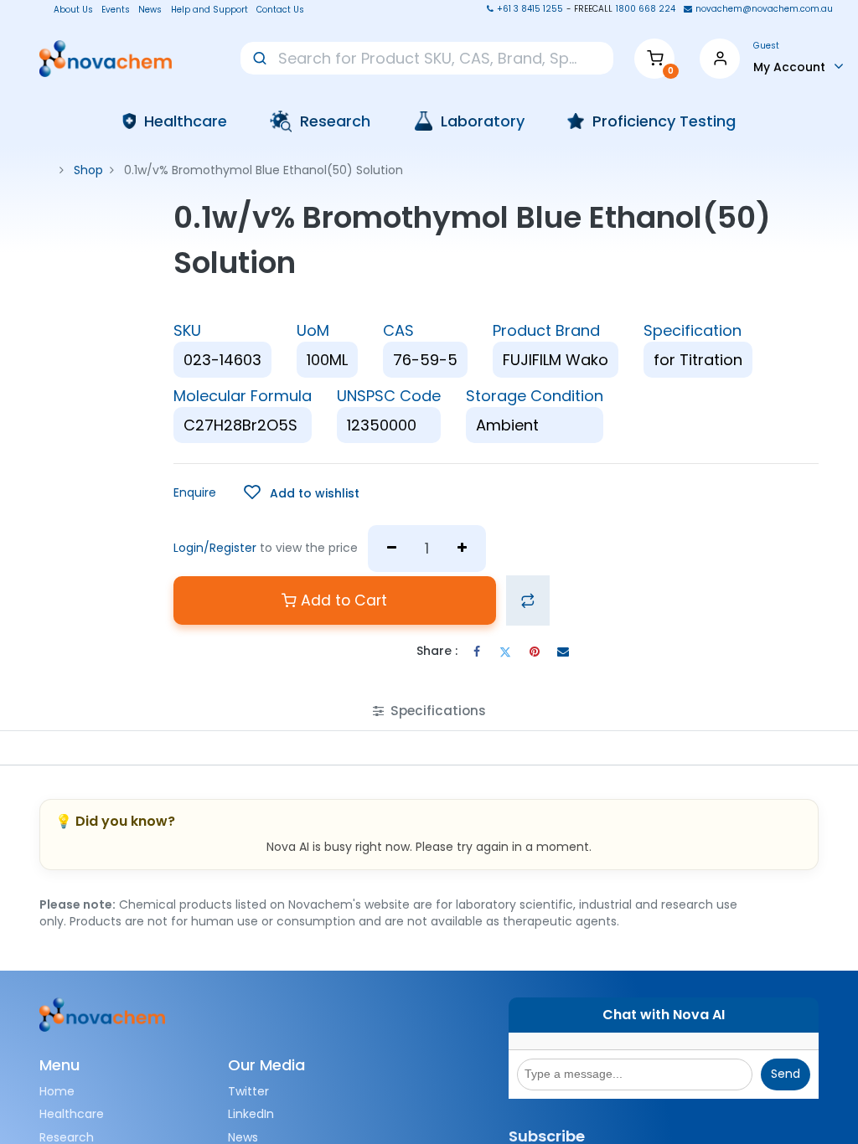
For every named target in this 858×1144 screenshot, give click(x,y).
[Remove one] (391, 548)
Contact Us (280, 10)
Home (57, 1091)
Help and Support (209, 10)
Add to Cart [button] (342, 600)
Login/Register (214, 547)
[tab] (429, 710)
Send (785, 1073)
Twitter (248, 1091)
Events (115, 10)
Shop (88, 170)
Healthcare (71, 1113)
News (150, 10)
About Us (68, 10)
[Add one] (462, 548)
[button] (301, 492)
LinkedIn (251, 1113)
